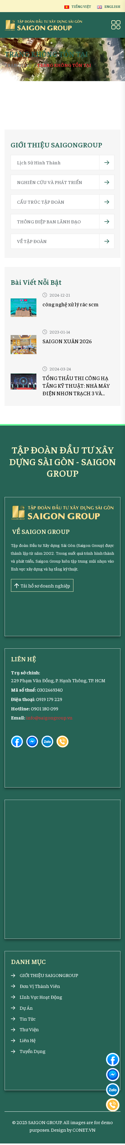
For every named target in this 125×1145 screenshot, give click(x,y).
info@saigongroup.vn (49, 717)
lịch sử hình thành (39, 162)
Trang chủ (18, 65)
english (112, 6)
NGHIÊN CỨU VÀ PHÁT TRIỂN (49, 182)
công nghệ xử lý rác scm (70, 304)
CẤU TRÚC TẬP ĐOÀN (40, 202)
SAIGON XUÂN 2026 (67, 340)
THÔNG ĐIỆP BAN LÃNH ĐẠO (49, 221)
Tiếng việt (81, 6)
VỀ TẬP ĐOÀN (32, 241)
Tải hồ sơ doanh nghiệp (45, 585)
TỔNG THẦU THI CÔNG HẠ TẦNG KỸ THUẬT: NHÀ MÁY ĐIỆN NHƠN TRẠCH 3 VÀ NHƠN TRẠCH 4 (76, 385)
